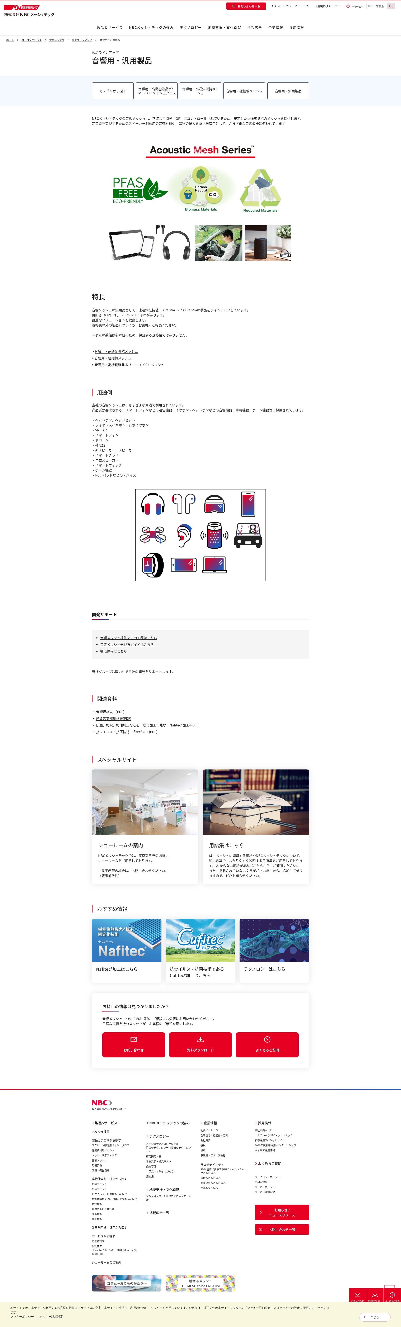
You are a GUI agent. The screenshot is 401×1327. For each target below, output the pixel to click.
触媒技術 (97, 1204)
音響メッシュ (99, 1160)
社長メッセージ (209, 1130)
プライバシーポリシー (267, 1177)
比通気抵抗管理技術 (103, 1209)
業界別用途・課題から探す (109, 1227)
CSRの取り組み (209, 1188)
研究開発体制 (153, 1156)
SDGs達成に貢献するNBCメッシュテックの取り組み (222, 1171)
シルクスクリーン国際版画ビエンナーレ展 (168, 1197)
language (356, 6)
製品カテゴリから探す (106, 1140)
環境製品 (97, 1165)
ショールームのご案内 (106, 1262)
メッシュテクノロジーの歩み (162, 1143)
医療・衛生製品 (100, 1170)
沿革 (203, 1150)
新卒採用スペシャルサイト (270, 1140)
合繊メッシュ (99, 1184)
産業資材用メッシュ (103, 1150)
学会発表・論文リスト (158, 1161)
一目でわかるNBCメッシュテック (274, 1135)
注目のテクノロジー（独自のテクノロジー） (168, 1149)
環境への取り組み (210, 1178)
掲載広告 (254, 27)
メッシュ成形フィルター (105, 1155)
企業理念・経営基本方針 (214, 1135)
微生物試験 (98, 1241)
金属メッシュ (99, 1189)
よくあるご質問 (269, 1163)
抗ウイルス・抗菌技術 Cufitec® (109, 1194)
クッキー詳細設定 (265, 1192)
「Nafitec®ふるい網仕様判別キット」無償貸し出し (114, 1252)
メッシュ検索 (100, 1131)
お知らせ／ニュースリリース (290, 6)
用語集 (150, 1176)
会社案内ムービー (265, 1130)
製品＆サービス (110, 27)
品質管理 (151, 1166)
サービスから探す (103, 1236)
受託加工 (97, 1246)
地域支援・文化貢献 (224, 27)
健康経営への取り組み (213, 1183)
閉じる (375, 1317)
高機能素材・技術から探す (109, 1179)
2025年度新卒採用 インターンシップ (275, 1145)
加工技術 (97, 1219)
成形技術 (97, 1214)
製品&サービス (106, 1122)
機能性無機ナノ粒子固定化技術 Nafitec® (114, 1199)
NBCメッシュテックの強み (151, 27)
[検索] (391, 6)
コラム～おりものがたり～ (161, 1171)
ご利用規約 (261, 1182)
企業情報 (275, 27)
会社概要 (205, 1140)
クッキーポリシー (265, 1187)
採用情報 (296, 27)
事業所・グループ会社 (212, 1155)
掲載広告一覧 (159, 1212)
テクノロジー (191, 27)
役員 (203, 1145)
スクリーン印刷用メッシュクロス (110, 1145)
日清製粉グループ (326, 6)
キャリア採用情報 (265, 1150)
